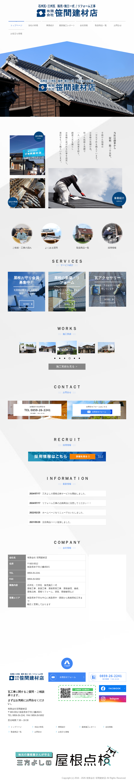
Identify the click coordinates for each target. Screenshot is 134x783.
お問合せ (118, 25)
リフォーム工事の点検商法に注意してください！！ (66, 503)
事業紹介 (50, 25)
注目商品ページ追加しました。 (57, 522)
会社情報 (84, 25)
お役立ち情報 (16, 33)
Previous (23, 347)
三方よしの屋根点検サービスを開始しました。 (64, 493)
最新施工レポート (67, 25)
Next (111, 347)
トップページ (16, 25)
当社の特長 (33, 25)
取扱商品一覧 (101, 25)
